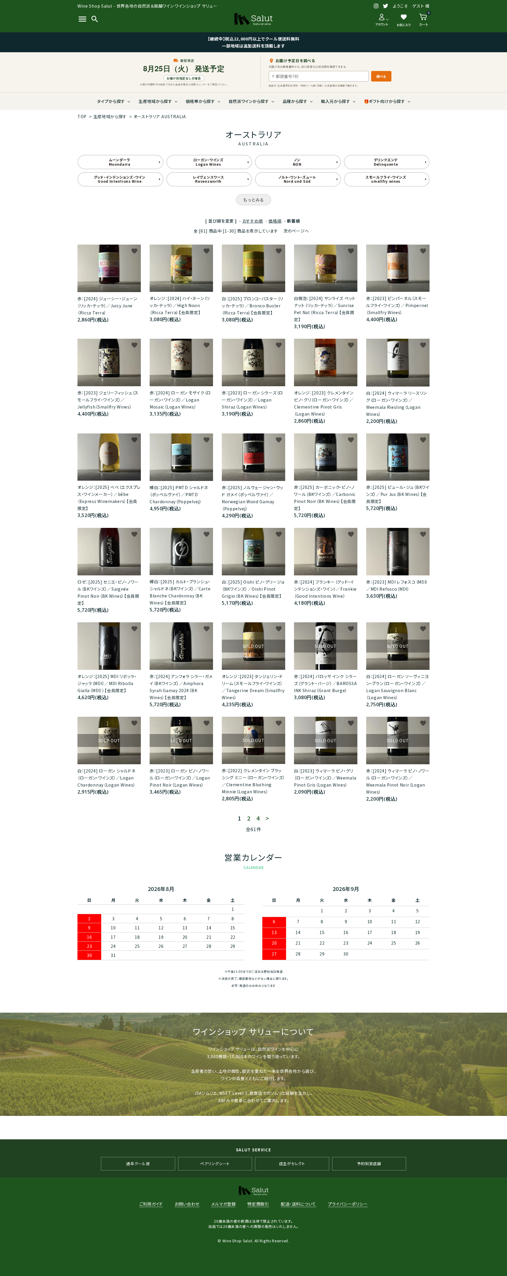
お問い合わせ (187, 1204)
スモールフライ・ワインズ (386, 179)
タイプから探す (111, 101)
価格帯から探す (200, 101)
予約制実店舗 (369, 1163)
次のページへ (296, 231)
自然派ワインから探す (249, 101)
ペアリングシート (215, 1163)
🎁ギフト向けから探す (384, 101)
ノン (297, 161)
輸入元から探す (335, 101)
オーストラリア (159, 116)
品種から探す (295, 101)
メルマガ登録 (223, 1204)
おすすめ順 (252, 221)
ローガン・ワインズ (208, 161)
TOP (82, 116)
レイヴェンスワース (208, 179)
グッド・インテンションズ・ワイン (120, 179)
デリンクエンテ (386, 161)
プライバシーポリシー (348, 1204)
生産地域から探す (155, 101)
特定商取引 (258, 1204)
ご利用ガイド (151, 1204)
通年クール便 (138, 1163)
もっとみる (253, 200)
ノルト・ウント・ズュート (297, 179)
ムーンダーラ (120, 161)
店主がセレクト (292, 1163)
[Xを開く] (385, 6)
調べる (381, 76)
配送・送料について (298, 1204)
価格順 (274, 221)
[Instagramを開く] (376, 6)
